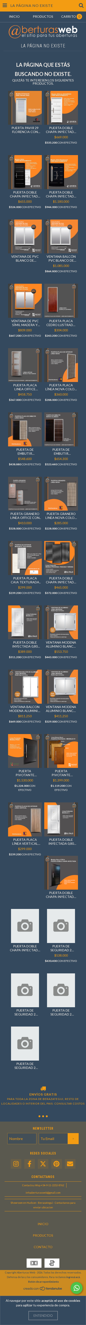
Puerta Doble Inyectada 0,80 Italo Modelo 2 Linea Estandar (24, 644)
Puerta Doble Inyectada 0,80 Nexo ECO (61, 841)
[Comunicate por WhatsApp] (77, 1288)
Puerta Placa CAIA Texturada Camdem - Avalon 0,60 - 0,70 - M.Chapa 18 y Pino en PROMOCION (25, 580)
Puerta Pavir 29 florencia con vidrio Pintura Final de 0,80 (25, 130)
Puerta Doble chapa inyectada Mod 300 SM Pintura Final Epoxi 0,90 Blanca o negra (25, 194)
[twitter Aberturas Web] (43, 1164)
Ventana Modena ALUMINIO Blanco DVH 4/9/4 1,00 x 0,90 (61, 709)
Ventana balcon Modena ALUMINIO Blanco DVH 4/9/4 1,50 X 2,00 (25, 709)
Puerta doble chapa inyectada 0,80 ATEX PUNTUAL (24, 948)
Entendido (43, 1315)
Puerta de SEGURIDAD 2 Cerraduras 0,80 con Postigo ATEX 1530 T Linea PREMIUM (61, 1012)
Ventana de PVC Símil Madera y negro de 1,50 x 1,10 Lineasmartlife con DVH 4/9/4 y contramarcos (25, 323)
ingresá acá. (73, 1277)
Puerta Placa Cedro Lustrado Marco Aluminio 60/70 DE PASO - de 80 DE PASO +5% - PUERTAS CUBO (61, 323)
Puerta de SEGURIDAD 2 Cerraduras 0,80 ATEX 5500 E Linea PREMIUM (61, 948)
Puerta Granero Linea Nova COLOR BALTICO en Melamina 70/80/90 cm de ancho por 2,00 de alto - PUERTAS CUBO (61, 516)
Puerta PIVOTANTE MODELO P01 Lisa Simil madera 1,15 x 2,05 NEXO (61, 773)
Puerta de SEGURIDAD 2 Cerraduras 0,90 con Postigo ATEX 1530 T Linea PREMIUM (24, 1066)
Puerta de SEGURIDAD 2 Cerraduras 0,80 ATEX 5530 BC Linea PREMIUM (25, 1012)
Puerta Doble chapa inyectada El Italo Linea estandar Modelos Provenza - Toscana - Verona (61, 580)
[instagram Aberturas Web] (16, 1164)
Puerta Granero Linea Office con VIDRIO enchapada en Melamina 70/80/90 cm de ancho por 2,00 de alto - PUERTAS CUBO (24, 516)
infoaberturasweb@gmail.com (43, 1192)
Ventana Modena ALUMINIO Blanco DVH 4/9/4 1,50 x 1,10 (61, 644)
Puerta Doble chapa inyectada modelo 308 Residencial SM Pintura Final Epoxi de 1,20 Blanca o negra (61, 194)
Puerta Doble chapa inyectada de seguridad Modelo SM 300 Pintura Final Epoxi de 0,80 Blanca (61, 130)
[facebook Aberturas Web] (29, 1164)
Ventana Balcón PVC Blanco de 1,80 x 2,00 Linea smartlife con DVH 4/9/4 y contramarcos (61, 258)
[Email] (70, 1164)
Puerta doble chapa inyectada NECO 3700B (61, 895)
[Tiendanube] (43, 1289)
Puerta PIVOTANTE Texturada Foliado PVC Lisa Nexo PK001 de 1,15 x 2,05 (25, 773)
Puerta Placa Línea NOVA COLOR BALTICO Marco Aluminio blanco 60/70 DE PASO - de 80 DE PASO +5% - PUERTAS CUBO (61, 387)
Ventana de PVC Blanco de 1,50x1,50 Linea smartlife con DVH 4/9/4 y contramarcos (25, 258)
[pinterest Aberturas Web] (56, 1164)
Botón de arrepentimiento (43, 1281)
